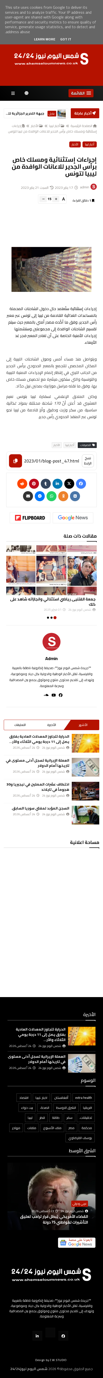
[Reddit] (22, 484)
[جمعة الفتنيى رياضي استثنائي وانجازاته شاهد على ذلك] (51, 570)
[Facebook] (81, 484)
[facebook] (59, 695)
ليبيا (30, 1118)
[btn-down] (43, 199)
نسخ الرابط (88, 460)
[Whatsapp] (51, 496)
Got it (65, 39)
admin (51, 658)
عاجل (52, 113)
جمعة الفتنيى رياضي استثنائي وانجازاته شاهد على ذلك (53, 601)
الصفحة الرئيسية (81, 126)
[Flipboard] (30, 518)
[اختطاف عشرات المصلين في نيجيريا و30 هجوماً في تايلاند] (85, 791)
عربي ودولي (79, 1203)
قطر (42, 1118)
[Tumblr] (46, 484)
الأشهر (83, 725)
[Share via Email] (28, 496)
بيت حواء (27, 1108)
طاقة (56, 1118)
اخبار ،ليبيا (41, 1098)
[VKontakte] (75, 496)
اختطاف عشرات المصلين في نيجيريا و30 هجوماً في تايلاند (37, 787)
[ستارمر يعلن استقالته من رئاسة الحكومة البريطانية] (62, 113)
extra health (83, 1098)
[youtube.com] (50, 1332)
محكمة (87, 1128)
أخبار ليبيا (54, 126)
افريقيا (87, 1108)
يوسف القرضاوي (80, 1138)
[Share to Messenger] (40, 496)
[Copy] (15, 460)
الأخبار (34, 126)
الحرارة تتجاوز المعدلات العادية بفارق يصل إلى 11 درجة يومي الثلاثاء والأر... (39, 739)
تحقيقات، (86, 1118)
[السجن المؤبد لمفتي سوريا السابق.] (85, 815)
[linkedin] (57, 484)
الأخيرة (51, 725)
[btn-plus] (55, 199)
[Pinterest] (34, 484)
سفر (69, 1118)
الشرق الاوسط (66, 1108)
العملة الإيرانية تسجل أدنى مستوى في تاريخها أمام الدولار (37, 763)
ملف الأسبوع (52, 1128)
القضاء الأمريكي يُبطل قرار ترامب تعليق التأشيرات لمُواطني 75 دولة (54, 1219)
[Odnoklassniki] (63, 496)
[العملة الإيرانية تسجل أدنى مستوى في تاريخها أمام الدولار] (85, 767)
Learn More (44, 39)
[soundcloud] (44, 695)
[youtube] (52, 695)
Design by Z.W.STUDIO (51, 1360)
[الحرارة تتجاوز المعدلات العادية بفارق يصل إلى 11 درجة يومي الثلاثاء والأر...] (85, 743)
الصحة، (44, 1108)
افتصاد (23, 1098)
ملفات (31, 1128)
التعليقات (20, 725)
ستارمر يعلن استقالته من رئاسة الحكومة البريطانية (24, 113)
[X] (69, 484)
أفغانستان (61, 1098)
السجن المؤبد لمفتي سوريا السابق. (40, 808)
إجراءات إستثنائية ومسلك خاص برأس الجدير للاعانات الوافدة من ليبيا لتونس (52, 128)
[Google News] (73, 517)
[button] (81, 93)
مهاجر (16, 1128)
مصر (71, 1128)
